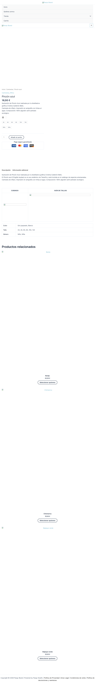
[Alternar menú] (90, 16)
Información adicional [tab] (20, 170)
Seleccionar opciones (47, 382)
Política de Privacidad (51, 678)
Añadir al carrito (16, 137)
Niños (12, 93)
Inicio (3, 89)
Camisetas (9, 89)
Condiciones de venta (78, 678)
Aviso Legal (65, 678)
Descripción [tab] (6, 170)
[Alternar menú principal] (91, 25)
